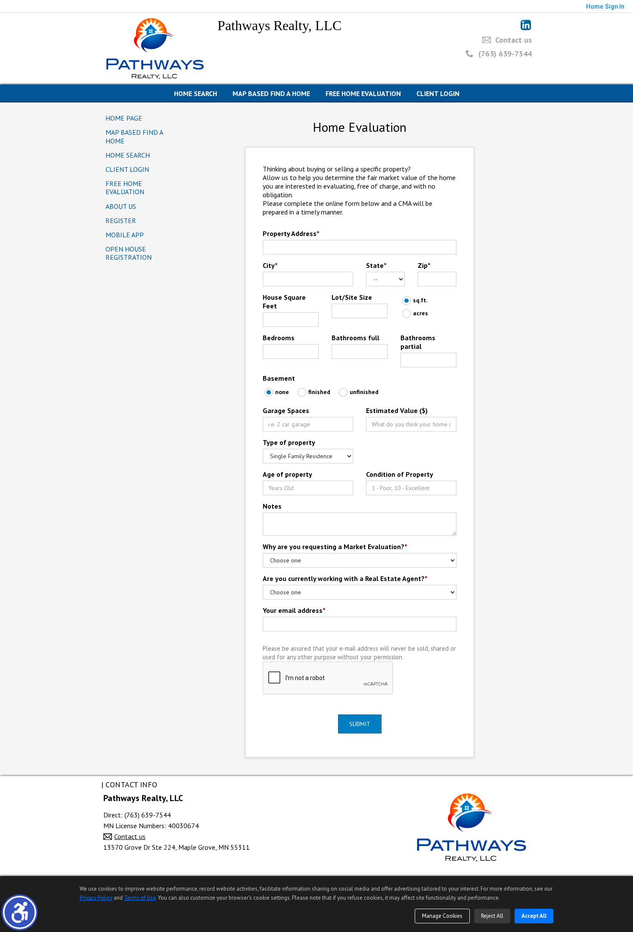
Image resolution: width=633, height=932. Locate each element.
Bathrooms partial (417, 342)
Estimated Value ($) (397, 410)
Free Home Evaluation (363, 93)
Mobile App (125, 234)
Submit (359, 724)
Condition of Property (399, 474)
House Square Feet (284, 301)
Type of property (289, 442)
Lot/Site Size (352, 297)
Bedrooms (279, 337)
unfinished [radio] (364, 392)
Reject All (492, 916)
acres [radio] (420, 313)
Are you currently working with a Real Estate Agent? (345, 578)
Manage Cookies (442, 916)
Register (121, 220)
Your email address (294, 610)
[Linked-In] (526, 25)
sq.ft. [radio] (420, 300)
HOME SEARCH (195, 93)
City (270, 265)
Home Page (124, 118)
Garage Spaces (286, 410)
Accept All (533, 916)
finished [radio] (319, 392)
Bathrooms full (355, 337)
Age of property (287, 474)
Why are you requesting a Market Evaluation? (335, 546)
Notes (272, 506)
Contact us (513, 40)
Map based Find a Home (271, 93)
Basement (279, 378)
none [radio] (282, 392)
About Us (121, 206)
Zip (424, 265)
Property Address (291, 233)
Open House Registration (129, 253)
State (376, 265)
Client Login (437, 93)
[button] (19, 912)
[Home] (155, 47)
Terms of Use (140, 897)
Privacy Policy (96, 897)
